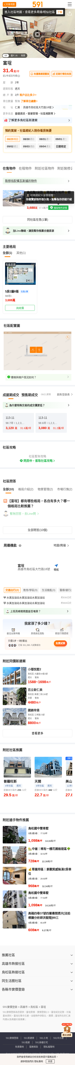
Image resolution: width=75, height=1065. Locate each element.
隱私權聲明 (49, 1047)
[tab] (11, 395)
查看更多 (37, 733)
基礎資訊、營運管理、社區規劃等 (34, 113)
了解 (59, 12)
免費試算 (60, 643)
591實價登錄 (12, 1038)
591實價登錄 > (11, 1006)
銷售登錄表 (63, 394)
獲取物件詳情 (60, 208)
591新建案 (29, 1038)
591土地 (44, 1038)
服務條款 (33, 1047)
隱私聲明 (38, 1061)
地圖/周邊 (60, 545)
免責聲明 (19, 1047)
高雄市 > (25, 1006)
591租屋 (26, 1042)
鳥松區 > (35, 1006)
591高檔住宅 (41, 1042)
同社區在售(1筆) (37, 219)
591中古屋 (58, 1038)
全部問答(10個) (37, 530)
